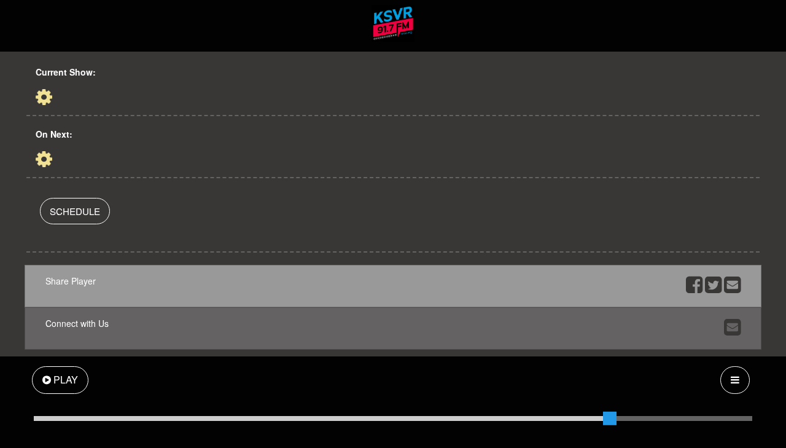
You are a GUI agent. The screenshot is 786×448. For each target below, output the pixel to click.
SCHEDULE (75, 211)
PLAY (64, 379)
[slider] (610, 418)
